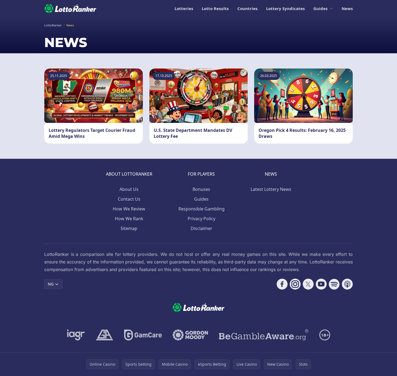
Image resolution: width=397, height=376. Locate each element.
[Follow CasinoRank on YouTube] (321, 284)
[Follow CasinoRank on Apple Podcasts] (347, 284)
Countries (247, 8)
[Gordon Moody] (190, 335)
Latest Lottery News (271, 189)
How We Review (129, 209)
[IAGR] (76, 335)
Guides (320, 8)
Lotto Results (215, 8)
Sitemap (129, 228)
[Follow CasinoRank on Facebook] (282, 284)
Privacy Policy (201, 219)
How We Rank (129, 219)
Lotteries (184, 8)
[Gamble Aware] (263, 335)
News (347, 8)
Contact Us (129, 199)
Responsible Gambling (201, 209)
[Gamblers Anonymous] (104, 335)
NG (50, 284)
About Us (128, 189)
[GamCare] (143, 335)
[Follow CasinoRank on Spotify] (334, 284)
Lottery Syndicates (285, 8)
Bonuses (201, 189)
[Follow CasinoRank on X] (308, 284)
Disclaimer (201, 228)
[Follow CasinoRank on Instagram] (295, 284)
